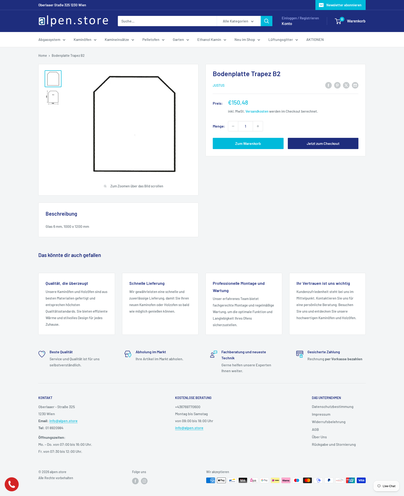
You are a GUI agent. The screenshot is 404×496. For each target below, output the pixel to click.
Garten (178, 39)
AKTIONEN (315, 39)
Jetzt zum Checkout (323, 143)
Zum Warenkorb (248, 143)
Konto (287, 23)
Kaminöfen (82, 39)
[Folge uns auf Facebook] (135, 481)
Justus (218, 85)
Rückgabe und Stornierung (334, 444)
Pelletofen (150, 39)
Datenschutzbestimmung (333, 406)
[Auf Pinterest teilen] (337, 85)
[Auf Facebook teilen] (328, 85)
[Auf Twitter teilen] (346, 85)
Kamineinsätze (117, 39)
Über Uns (319, 437)
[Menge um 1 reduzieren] (233, 126)
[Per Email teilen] (355, 85)
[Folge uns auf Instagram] (144, 481)
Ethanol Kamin (209, 39)
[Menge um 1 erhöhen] (258, 126)
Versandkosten (256, 111)
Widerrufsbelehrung (329, 421)
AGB (315, 429)
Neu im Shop (244, 39)
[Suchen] (266, 21)
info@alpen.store (63, 420)
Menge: (219, 126)
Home (42, 55)
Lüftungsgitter (280, 39)
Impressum (321, 414)
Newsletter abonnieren (343, 5)
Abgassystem (49, 39)
